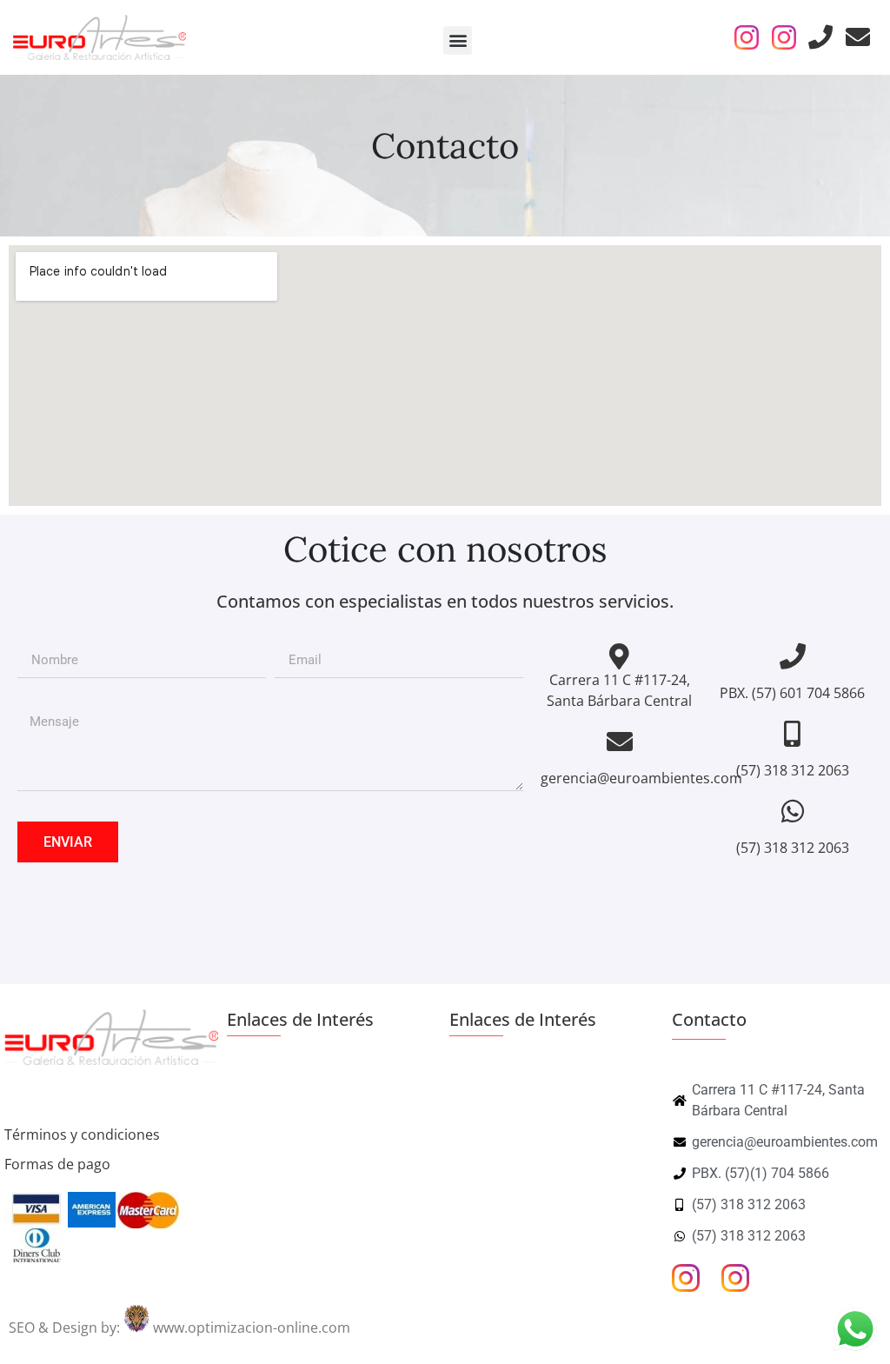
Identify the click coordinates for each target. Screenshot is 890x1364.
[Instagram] (746, 37)
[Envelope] (858, 37)
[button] (457, 40)
